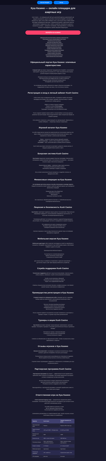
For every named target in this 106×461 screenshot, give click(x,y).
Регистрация (44, 2)
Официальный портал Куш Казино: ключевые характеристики (54, 37)
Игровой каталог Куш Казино (54, 40)
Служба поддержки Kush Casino (54, 48)
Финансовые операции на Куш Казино (54, 43)
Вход (61, 2)
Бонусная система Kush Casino (54, 42)
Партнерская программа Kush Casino (54, 54)
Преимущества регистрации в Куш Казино (54, 50)
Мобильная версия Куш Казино (54, 47)
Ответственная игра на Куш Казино (54, 56)
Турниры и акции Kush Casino (54, 51)
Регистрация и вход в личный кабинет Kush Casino (54, 39)
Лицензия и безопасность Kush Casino (54, 45)
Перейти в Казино (53, 32)
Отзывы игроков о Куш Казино (54, 53)
